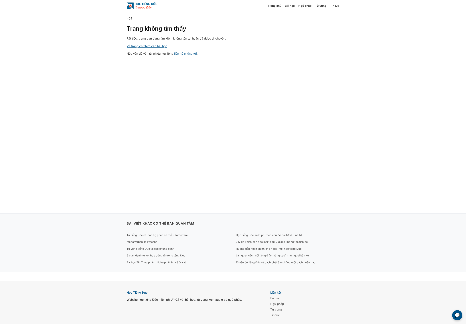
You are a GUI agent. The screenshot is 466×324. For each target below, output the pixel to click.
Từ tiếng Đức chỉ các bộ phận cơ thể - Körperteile (157, 235)
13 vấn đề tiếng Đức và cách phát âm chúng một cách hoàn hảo (275, 262)
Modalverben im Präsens (142, 241)
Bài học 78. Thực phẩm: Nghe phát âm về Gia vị (156, 262)
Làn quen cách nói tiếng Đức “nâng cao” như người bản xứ (272, 255)
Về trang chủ (135, 46)
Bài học (290, 5)
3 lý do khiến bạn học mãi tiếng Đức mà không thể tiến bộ (272, 241)
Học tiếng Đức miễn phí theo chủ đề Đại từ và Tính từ (269, 235)
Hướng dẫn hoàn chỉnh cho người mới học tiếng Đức (268, 248)
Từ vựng (320, 5)
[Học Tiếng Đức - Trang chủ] (144, 5)
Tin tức (334, 5)
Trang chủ (274, 5)
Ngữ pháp (304, 5)
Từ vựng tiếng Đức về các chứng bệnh (150, 248)
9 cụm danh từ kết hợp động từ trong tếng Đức (156, 255)
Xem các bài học (155, 46)
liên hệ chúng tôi (185, 53)
